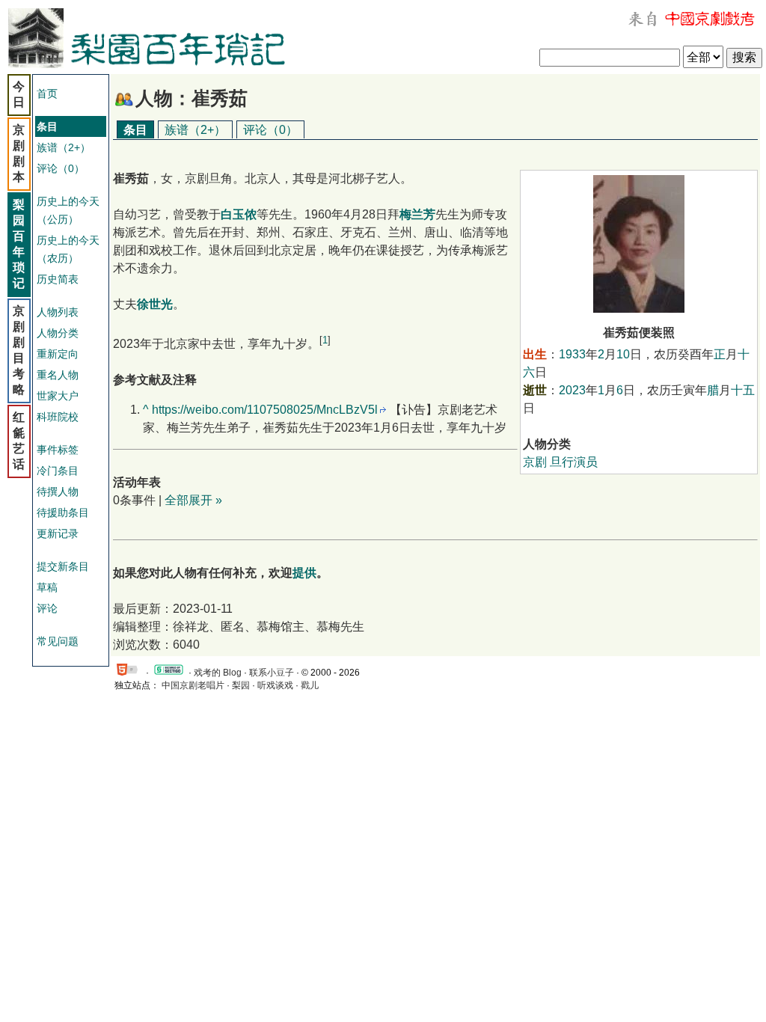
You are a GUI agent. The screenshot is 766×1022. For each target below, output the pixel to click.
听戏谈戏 (275, 685)
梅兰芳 (417, 214)
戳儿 (310, 685)
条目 (135, 129)
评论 (47, 608)
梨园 (241, 685)
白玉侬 (239, 214)
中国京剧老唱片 (193, 685)
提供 (304, 572)
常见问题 (58, 641)
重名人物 (58, 375)
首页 (47, 94)
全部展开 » (193, 500)
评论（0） (61, 168)
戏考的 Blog (218, 672)
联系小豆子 (271, 672)
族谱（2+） (64, 147)
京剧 (535, 462)
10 (623, 354)
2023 (572, 390)
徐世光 (155, 304)
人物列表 (58, 312)
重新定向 (58, 354)
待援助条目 (63, 512)
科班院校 (58, 417)
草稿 (47, 587)
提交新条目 (63, 566)
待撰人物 (58, 492)
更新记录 (58, 533)
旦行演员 (574, 462)
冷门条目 (58, 471)
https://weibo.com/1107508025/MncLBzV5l (265, 409)
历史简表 (58, 279)
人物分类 (58, 333)
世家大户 (58, 396)
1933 (572, 354)
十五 (743, 390)
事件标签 (58, 450)
